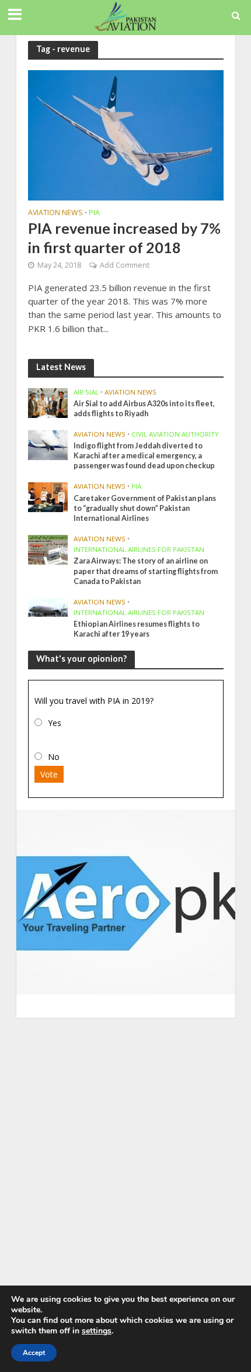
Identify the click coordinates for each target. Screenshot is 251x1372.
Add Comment (124, 265)
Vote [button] (49, 774)
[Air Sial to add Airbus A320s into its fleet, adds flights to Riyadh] (48, 402)
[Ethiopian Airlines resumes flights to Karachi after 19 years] (48, 606)
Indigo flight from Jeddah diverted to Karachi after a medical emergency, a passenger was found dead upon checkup (144, 455)
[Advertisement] (125, 1155)
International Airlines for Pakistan (139, 549)
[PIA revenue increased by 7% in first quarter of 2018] (126, 134)
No (54, 756)
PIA (94, 213)
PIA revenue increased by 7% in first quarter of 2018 (124, 237)
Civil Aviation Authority (175, 434)
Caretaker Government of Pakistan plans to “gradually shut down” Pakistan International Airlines (145, 508)
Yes (54, 722)
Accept (34, 1352)
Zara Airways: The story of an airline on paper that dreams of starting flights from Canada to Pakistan (146, 571)
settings (96, 1331)
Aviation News (55, 213)
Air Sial (86, 392)
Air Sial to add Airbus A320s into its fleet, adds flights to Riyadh (144, 408)
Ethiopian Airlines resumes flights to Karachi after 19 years (137, 629)
